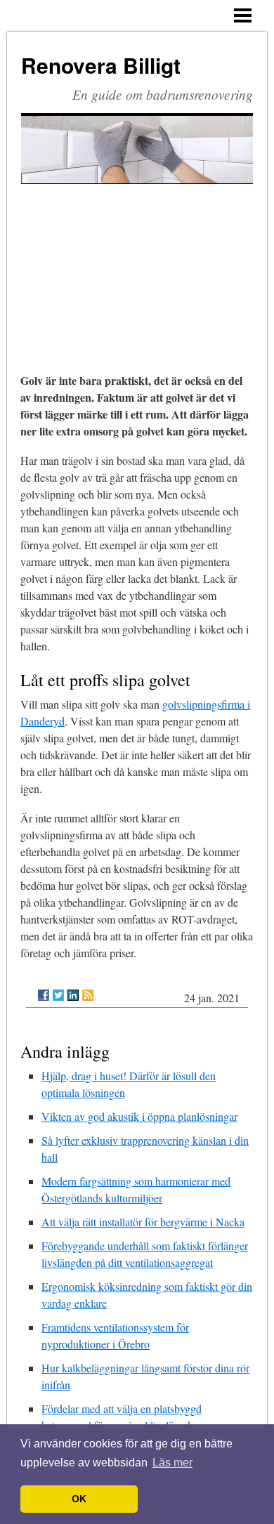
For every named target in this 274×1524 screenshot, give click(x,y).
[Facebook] (43, 995)
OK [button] (79, 1498)
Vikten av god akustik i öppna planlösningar (139, 1116)
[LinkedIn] (73, 995)
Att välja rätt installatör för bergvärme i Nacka (142, 1221)
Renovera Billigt (101, 65)
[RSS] (87, 995)
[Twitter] (58, 995)
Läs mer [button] (172, 1463)
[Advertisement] (137, 260)
